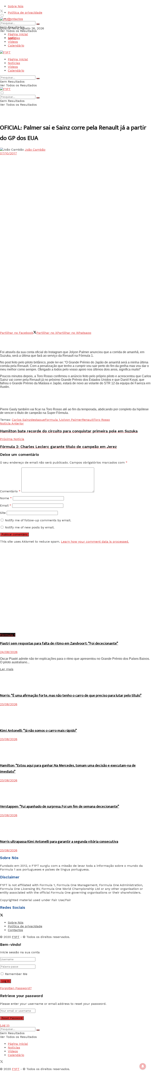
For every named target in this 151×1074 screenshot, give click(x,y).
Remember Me (16, 974)
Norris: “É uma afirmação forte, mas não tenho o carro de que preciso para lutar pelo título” (71, 695)
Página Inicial (18, 34)
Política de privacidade (25, 12)
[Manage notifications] (143, 1066)
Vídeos (13, 42)
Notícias (14, 38)
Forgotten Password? (16, 988)
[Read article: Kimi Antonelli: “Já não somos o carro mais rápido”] (75, 715)
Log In (4, 1025)
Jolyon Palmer (71, 420)
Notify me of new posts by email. (29, 527)
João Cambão (35, 149)
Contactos (15, 19)
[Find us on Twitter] (1, 11)
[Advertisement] (46, 340)
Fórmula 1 (7, 635)
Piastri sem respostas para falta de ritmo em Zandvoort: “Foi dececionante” (59, 643)
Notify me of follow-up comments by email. (38, 520)
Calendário (16, 45)
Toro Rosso (102, 420)
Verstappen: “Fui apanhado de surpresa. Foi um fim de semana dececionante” (59, 806)
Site (3, 513)
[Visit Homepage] (5, 19)
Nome (6, 498)
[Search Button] (38, 24)
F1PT (15, 937)
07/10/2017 (8, 153)
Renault (88, 420)
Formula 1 (52, 420)
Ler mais (6, 669)
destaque (38, 420)
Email (5, 505)
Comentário (10, 491)
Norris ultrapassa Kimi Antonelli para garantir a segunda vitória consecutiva (59, 842)
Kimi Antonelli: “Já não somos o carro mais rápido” (38, 731)
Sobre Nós (15, 6)
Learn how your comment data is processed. (95, 541)
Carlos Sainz (21, 420)
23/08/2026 (8, 704)
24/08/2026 (8, 652)
